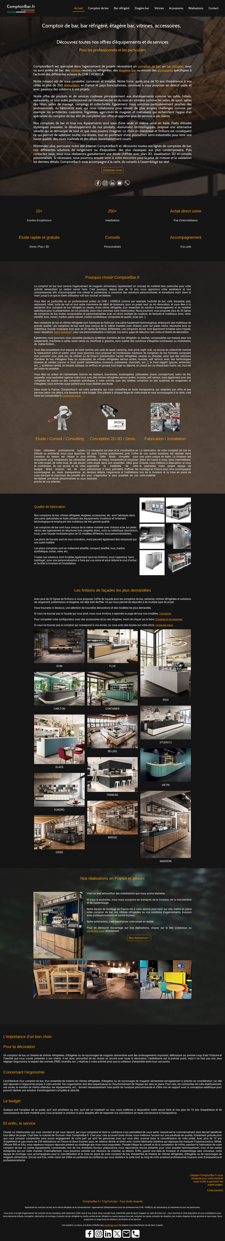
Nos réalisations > (139, 937)
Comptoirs (165, 613)
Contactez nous (71, 395)
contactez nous (96, 931)
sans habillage (62, 332)
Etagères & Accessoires (168, 619)
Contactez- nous (112, 170)
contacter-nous (164, 625)
